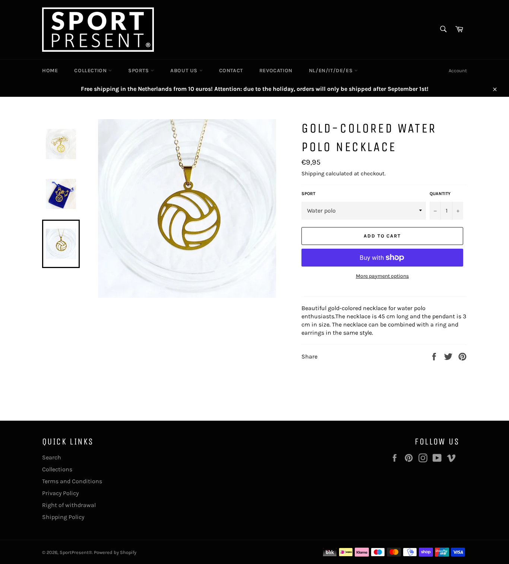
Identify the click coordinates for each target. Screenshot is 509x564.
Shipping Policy (63, 516)
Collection (91, 70)
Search (51, 457)
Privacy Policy (60, 493)
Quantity (440, 193)
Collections (57, 469)
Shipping (312, 173)
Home (50, 70)
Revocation (276, 70)
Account (458, 70)
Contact (231, 70)
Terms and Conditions (72, 481)
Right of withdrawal (69, 505)
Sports (139, 70)
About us (184, 70)
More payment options (382, 276)
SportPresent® (76, 552)
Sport (308, 193)
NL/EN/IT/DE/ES (331, 70)
